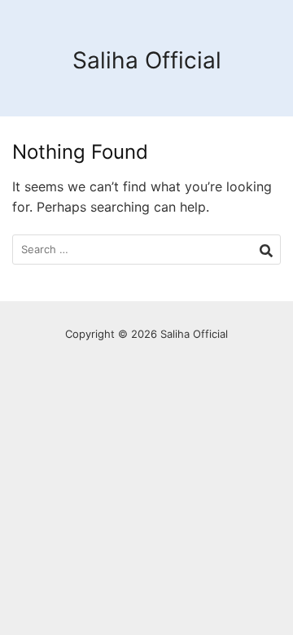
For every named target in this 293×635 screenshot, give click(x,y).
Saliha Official (146, 60)
